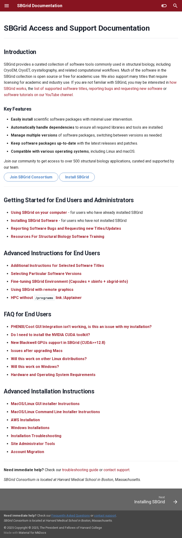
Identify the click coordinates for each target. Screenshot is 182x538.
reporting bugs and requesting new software (125, 88)
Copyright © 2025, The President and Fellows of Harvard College (58, 527)
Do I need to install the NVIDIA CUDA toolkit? (50, 335)
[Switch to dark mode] (164, 5)
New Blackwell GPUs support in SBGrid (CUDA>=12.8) (58, 342)
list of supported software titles (60, 88)
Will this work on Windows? (35, 366)
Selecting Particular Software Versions (46, 273)
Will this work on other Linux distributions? (49, 359)
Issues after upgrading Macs (37, 350)
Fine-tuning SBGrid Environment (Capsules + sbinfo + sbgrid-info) (69, 281)
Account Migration (27, 452)
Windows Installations (30, 428)
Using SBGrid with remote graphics (42, 289)
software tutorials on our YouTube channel (38, 95)
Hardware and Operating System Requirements (53, 374)
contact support (116, 470)
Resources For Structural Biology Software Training (57, 236)
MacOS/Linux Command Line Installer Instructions (55, 412)
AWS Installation (25, 420)
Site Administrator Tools (33, 443)
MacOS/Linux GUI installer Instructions (45, 403)
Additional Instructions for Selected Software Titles (57, 265)
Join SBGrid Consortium (31, 177)
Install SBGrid (77, 177)
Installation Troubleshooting (36, 436)
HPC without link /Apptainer (46, 297)
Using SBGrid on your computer (39, 212)
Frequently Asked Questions (70, 515)
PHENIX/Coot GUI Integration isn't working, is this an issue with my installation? (81, 326)
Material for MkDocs (32, 532)
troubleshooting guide (80, 470)
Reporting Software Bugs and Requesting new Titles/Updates (66, 228)
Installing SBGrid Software (34, 220)
